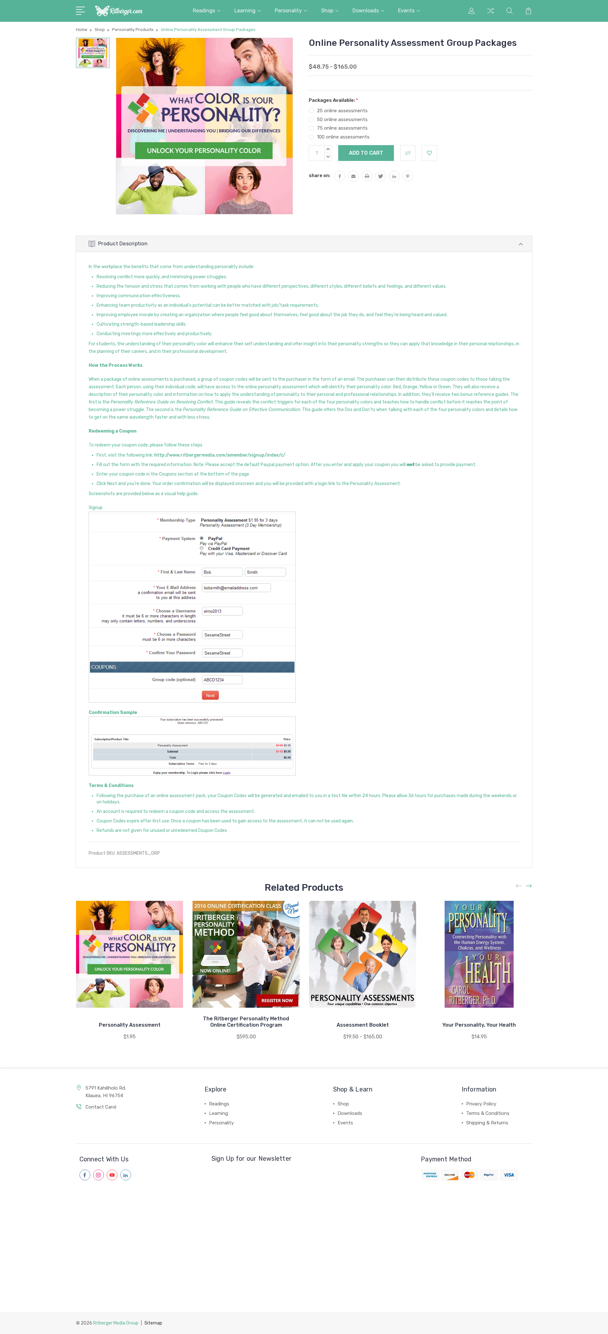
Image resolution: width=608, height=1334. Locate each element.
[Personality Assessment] (129, 954)
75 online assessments (342, 128)
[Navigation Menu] (81, 10)
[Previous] (519, 885)
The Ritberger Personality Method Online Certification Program (246, 1022)
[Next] (529, 885)
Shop (327, 11)
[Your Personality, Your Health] (479, 954)
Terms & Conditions (488, 1113)
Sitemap (153, 1323)
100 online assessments (343, 137)
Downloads (365, 11)
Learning (245, 11)
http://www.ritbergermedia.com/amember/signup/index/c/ (219, 455)
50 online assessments (342, 119)
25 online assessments (342, 111)
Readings (204, 11)
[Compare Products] (490, 14)
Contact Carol (101, 1107)
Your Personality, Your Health (479, 1025)
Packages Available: (333, 100)
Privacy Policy (481, 1104)
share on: (319, 175)
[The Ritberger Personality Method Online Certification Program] (246, 954)
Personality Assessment (130, 1025)
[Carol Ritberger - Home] (118, 11)
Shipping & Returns (487, 1123)
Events (406, 11)
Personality (288, 11)
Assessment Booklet (363, 1025)
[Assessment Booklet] (362, 954)
